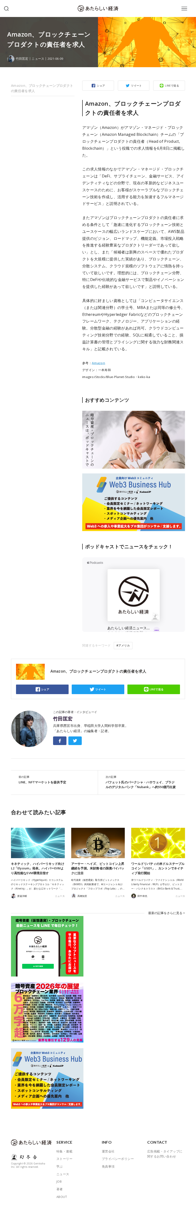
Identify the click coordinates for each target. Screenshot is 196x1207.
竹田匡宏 (63, 718)
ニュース (38, 58)
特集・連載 (64, 1151)
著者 (59, 1189)
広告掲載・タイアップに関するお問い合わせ (164, 1154)
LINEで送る (172, 85)
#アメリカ (123, 645)
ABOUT (61, 1197)
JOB (59, 1181)
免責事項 (108, 1166)
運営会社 (108, 1151)
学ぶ (59, 1166)
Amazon (98, 363)
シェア (101, 85)
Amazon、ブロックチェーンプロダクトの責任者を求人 (42, 88)
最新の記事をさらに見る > (166, 913)
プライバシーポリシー (118, 1159)
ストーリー (64, 1159)
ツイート (136, 85)
